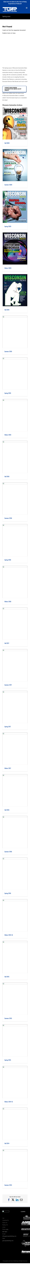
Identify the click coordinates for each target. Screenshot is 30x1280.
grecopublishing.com (7, 1240)
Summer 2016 (8, 852)
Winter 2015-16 (8, 935)
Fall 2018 (6, 476)
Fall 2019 (6, 310)
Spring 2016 (7, 893)
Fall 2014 (6, 1143)
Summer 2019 (8, 351)
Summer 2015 (8, 1018)
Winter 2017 (7, 768)
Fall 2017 (6, 643)
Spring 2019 (7, 393)
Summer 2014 (8, 1185)
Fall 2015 (6, 977)
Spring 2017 (7, 726)
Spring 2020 (7, 226)
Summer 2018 (8, 518)
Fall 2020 (6, 143)
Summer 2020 (8, 185)
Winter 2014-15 (8, 1102)
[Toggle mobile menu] (27, 8)
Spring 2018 (7, 560)
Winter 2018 (7, 601)
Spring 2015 (7, 1060)
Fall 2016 (6, 810)
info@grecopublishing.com (9, 1236)
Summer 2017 (8, 685)
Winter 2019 (7, 435)
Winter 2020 (7, 268)
